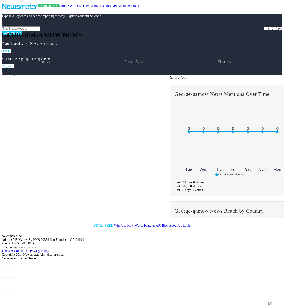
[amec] (9, 283)
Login (135, 5)
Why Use (76, 5)
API (114, 5)
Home (65, 5)
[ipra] (9, 269)
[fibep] (9, 301)
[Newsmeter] (20, 8)
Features (105, 5)
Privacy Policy (39, 251)
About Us (123, 5)
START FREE (103, 225)
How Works (91, 5)
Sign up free (49, 5)
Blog (165, 225)
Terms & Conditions (15, 251)
